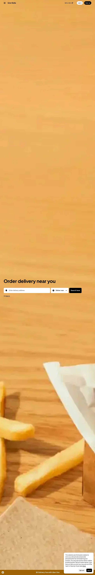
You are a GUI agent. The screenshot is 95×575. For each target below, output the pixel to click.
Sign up (87, 3)
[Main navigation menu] (4, 3)
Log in (80, 3)
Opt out (81, 570)
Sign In (7, 296)
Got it (89, 570)
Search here (75, 290)
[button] (59, 290)
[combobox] (28, 290)
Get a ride (68, 3)
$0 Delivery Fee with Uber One (47, 572)
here (84, 566)
